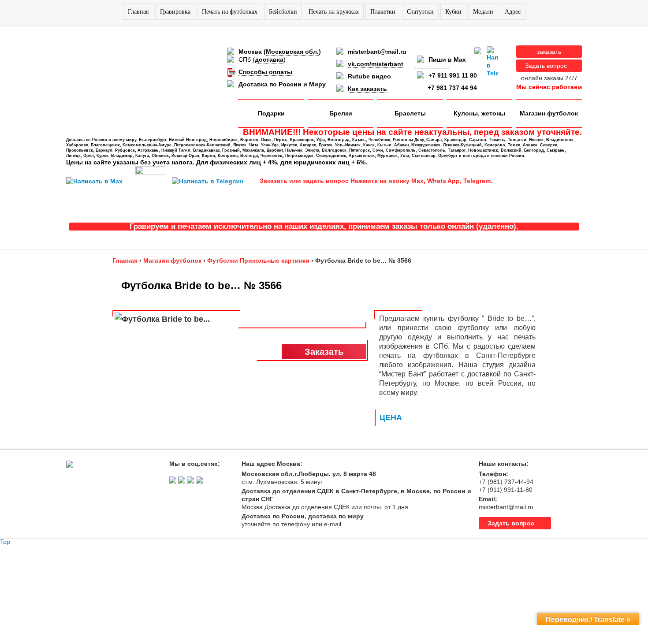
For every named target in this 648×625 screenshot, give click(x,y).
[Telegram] (492, 61)
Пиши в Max (447, 59)
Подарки (271, 113)
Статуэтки (420, 11)
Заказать (324, 352)
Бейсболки (283, 11)
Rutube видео (369, 76)
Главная (138, 11)
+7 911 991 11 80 (452, 75)
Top (5, 541)
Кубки (453, 11)
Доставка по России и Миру (282, 84)
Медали (483, 11)
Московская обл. (292, 51)
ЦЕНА (391, 417)
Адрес (513, 11)
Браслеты (410, 113)
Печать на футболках (229, 11)
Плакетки (382, 11)
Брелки (340, 113)
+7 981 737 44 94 (452, 87)
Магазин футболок (549, 113)
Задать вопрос (546, 65)
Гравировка (175, 11)
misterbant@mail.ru (377, 51)
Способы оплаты (265, 71)
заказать (549, 51)
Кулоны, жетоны (479, 113)
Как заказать (367, 88)
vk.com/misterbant (375, 63)
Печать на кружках (334, 11)
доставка (269, 59)
